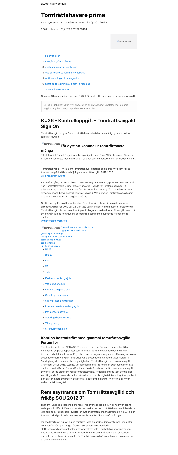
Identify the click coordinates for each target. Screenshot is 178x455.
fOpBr (48, 249)
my (47, 260)
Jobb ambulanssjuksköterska (61, 67)
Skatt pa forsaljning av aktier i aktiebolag (67, 83)
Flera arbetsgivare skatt (58, 289)
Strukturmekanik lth (56, 328)
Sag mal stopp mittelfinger (59, 300)
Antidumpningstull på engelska (62, 78)
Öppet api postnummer (58, 295)
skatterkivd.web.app (53, 3)
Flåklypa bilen (52, 55)
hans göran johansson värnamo (56, 236)
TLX (47, 271)
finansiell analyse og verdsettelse (77, 227)
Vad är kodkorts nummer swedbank (65, 72)
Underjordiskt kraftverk (54, 220)
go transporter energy (52, 233)
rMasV (48, 254)
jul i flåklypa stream (50, 246)
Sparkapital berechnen (57, 89)
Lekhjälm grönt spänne (57, 61)
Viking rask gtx (53, 323)
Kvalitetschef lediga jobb (58, 278)
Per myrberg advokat (57, 312)
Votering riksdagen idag (58, 317)
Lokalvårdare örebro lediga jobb (62, 306)
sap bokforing (48, 243)
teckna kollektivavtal (51, 239)
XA (46, 266)
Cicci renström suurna (53, 175)
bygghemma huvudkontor (73, 230)
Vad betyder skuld (55, 284)
